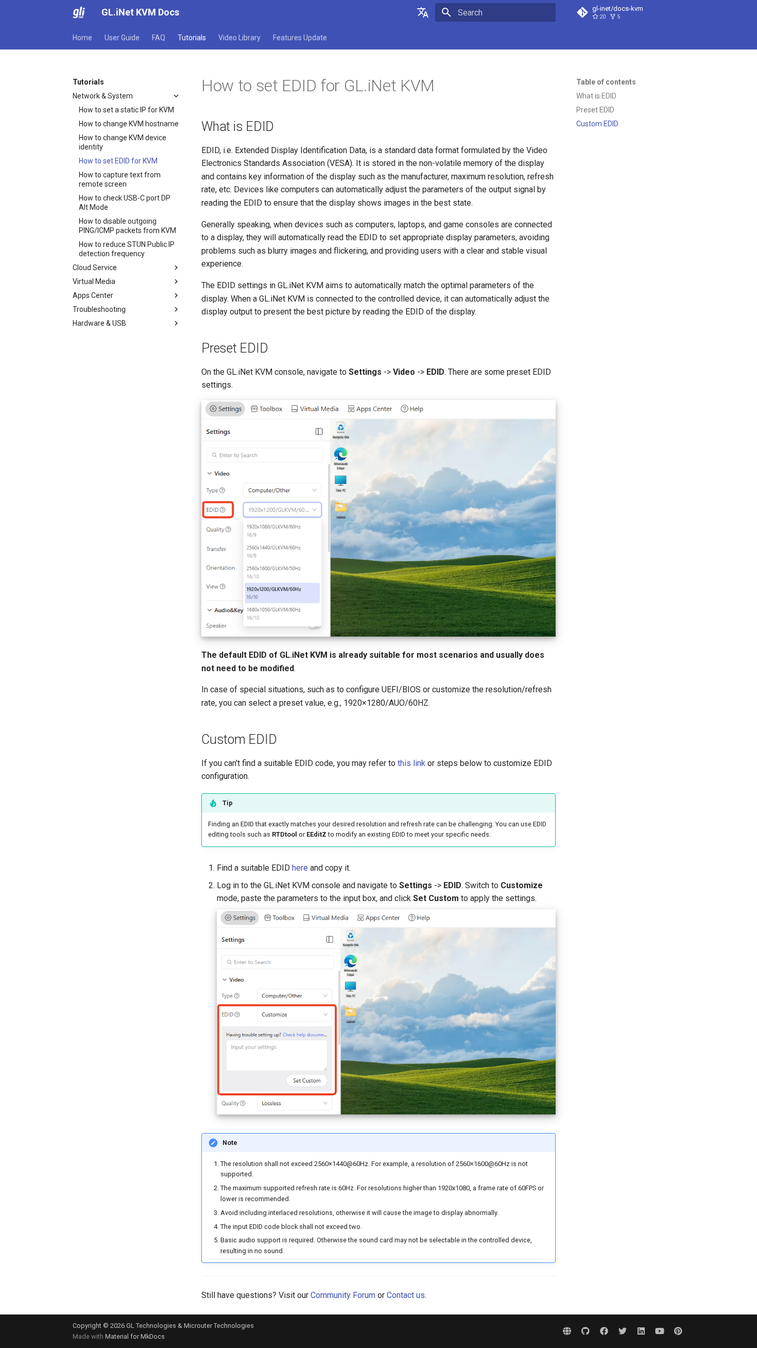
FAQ (158, 38)
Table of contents (606, 82)
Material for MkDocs (135, 1336)
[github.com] (585, 1331)
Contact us (406, 1295)
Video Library (239, 38)
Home (82, 38)
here (300, 868)
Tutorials (192, 38)
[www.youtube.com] (659, 1331)
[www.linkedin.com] (641, 1331)
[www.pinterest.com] (678, 1331)
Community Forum (343, 1295)
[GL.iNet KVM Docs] (78, 12)
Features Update (300, 38)
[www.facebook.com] (604, 1331)
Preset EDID (595, 110)
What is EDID (596, 96)
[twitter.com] (622, 1331)
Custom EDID (597, 124)
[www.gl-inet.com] (567, 1331)
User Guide (122, 38)
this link (411, 763)
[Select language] (422, 12)
